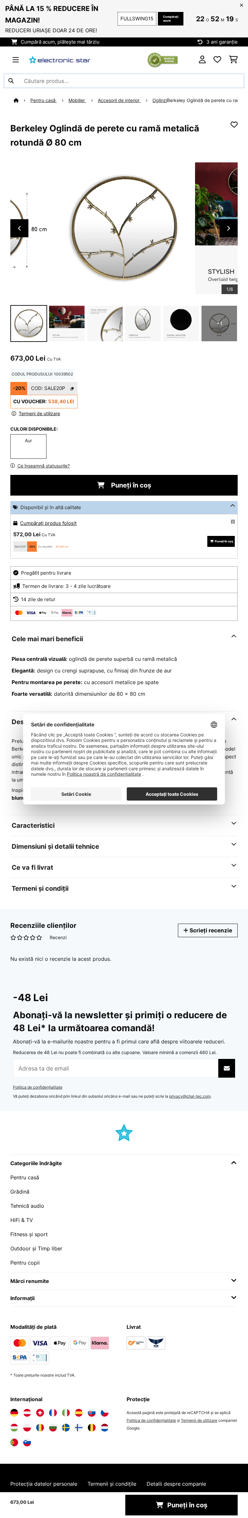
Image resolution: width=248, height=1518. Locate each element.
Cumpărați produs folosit (48, 523)
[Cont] (202, 60)
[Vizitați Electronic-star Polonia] (27, 1427)
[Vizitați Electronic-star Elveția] (40, 1413)
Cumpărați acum (170, 18)
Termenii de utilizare (199, 1420)
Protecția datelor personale (43, 1484)
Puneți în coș (130, 485)
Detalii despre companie (176, 1484)
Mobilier (77, 100)
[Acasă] (22, 100)
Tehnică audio (27, 1206)
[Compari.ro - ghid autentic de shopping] (162, 59)
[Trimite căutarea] (11, 81)
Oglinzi (159, 100)
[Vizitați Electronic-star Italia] (66, 1413)
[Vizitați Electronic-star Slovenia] (27, 1442)
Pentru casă (43, 100)
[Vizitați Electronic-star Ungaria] (14, 1427)
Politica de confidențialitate (37, 1087)
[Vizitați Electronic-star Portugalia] (14, 1442)
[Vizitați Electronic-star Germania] (14, 1413)
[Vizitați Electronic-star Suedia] (66, 1427)
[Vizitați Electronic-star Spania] (79, 1413)
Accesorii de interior (119, 100)
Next (229, 228)
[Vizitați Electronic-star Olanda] (104, 1427)
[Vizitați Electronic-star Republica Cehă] (104, 1413)
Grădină (19, 1191)
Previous (19, 228)
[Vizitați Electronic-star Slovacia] (92, 1413)
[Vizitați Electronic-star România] (40, 1427)
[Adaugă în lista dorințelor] (234, 124)
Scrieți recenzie (210, 930)
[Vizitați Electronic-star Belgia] (92, 1427)
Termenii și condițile (112, 1484)
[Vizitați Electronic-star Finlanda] (79, 1427)
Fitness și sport (29, 1234)
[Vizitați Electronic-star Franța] (53, 1413)
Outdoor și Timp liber (36, 1248)
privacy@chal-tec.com (190, 1096)
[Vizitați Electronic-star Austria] (27, 1413)
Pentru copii (25, 1262)
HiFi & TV (21, 1220)
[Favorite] (217, 60)
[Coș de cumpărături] (233, 60)
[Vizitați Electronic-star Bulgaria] (53, 1427)
